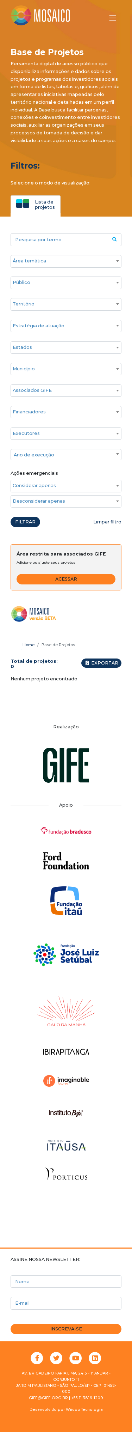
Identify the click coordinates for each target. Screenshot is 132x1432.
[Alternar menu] (112, 18)
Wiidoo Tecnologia (84, 1409)
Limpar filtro (107, 521)
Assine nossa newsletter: (45, 1259)
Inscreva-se (66, 1328)
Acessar (66, 579)
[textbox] (66, 455)
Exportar (104, 663)
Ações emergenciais (34, 473)
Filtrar (25, 521)
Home (28, 644)
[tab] (36, 204)
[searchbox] (62, 261)
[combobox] (66, 261)
